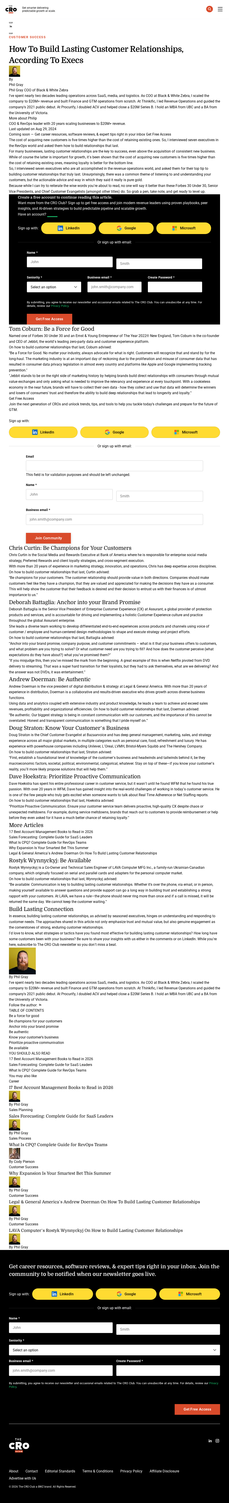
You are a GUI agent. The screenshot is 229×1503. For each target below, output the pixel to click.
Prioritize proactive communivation (36, 1043)
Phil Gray (21, 977)
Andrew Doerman (22, 686)
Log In (52, 214)
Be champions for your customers (35, 1021)
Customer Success (27, 37)
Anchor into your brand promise (34, 1026)
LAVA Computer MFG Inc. (132, 867)
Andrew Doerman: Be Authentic (50, 679)
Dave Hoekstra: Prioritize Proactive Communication (75, 776)
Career (14, 1081)
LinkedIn (73, 228)
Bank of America (113, 555)
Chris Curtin (18, 555)
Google (130, 228)
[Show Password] (200, 287)
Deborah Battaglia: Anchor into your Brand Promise (74, 602)
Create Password (161, 277)
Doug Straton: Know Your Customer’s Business (69, 727)
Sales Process (20, 1138)
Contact (31, 1471)
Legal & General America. (143, 686)
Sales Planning (21, 1110)
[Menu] (220, 9)
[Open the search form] (209, 9)
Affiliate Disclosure (164, 1471)
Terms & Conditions (97, 1471)
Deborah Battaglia (23, 609)
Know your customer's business (34, 1037)
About (13, 1471)
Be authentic (19, 1032)
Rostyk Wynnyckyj (23, 867)
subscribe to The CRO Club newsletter (46, 944)
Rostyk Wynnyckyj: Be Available (50, 860)
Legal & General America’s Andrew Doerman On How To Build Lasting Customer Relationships (83, 853)
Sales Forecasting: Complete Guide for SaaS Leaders (50, 837)
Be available (18, 1048)
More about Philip (23, 118)
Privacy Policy (59, 306)
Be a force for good (24, 1016)
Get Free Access (158, 134)
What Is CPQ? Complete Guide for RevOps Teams (47, 842)
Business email (99, 277)
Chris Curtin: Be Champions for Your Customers (70, 547)
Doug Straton (20, 735)
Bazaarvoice (96, 735)
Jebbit (33, 341)
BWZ (41, 1486)
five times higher (194, 157)
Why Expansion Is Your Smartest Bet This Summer (48, 848)
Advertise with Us (22, 1478)
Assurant (156, 609)
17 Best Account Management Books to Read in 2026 (51, 832)
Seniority (34, 277)
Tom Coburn (182, 336)
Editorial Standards (60, 1471)
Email (30, 456)
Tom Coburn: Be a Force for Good (51, 328)
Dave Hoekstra (20, 783)
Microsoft (187, 228)
